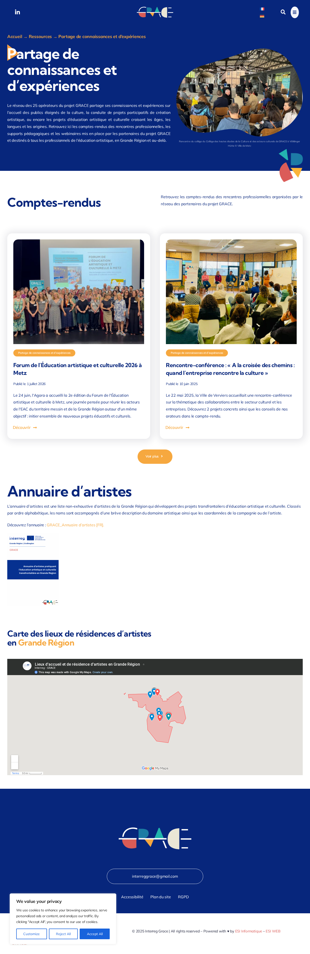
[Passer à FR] (262, 8)
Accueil (14, 36)
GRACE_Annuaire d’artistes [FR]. (75, 524)
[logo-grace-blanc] (155, 8)
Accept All (95, 934)
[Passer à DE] (262, 15)
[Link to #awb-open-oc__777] (295, 12)
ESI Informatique (248, 931)
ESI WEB (273, 931)
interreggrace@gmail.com (155, 876)
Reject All (63, 934)
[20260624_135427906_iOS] (78, 241)
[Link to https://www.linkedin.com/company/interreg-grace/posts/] (17, 12)
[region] (63, 918)
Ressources (40, 36)
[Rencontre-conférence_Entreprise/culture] (231, 241)
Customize (31, 934)
